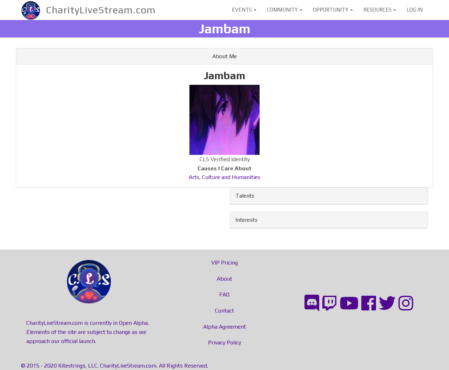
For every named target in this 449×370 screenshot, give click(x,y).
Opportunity (331, 10)
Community (283, 10)
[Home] (33, 10)
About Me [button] (224, 56)
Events (242, 10)
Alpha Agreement (224, 326)
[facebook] (368, 303)
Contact (224, 310)
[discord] (311, 303)
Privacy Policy (224, 342)
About (224, 278)
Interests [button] (246, 220)
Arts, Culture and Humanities (224, 177)
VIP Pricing (224, 262)
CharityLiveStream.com (101, 9)
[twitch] (329, 303)
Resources (378, 10)
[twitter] (387, 303)
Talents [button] (244, 195)
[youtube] (349, 303)
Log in (415, 10)
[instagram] (405, 303)
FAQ (224, 294)
